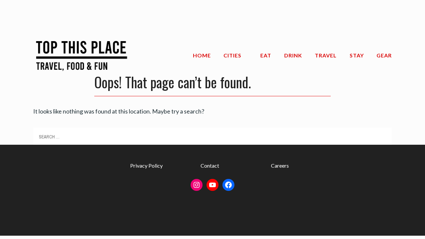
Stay (357, 55)
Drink (293, 55)
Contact (210, 165)
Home (202, 55)
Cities (232, 55)
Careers (280, 165)
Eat (265, 55)
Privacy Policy (146, 165)
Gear (384, 55)
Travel (326, 55)
